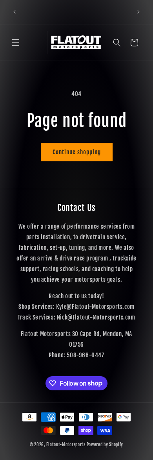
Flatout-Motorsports (65, 444)
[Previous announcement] (14, 11)
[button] (15, 42)
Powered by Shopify (105, 444)
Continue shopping (77, 152)
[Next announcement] (138, 11)
